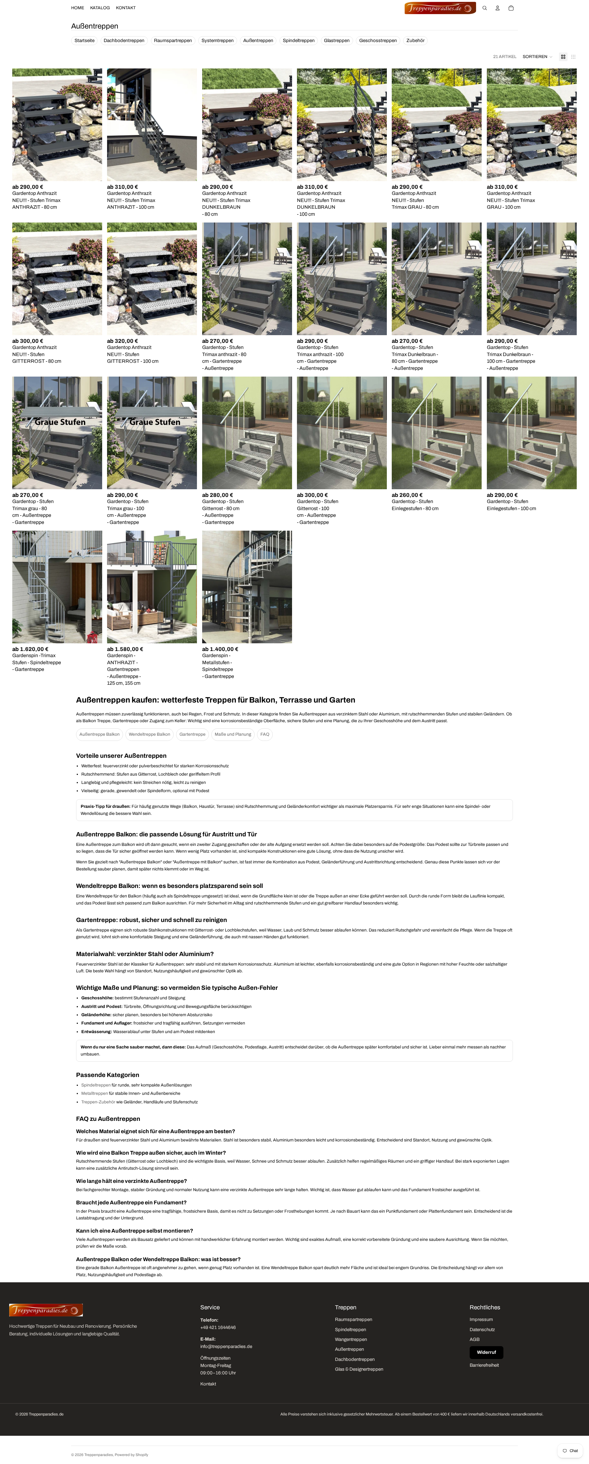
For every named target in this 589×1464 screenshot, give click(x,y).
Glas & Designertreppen (359, 1369)
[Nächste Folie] (93, 124)
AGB (474, 1339)
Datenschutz (482, 1329)
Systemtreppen (218, 40)
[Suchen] (484, 8)
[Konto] (497, 8)
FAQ (264, 734)
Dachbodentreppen (124, 40)
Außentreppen (258, 40)
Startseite (84, 40)
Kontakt (208, 1383)
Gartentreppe (192, 734)
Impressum (481, 1319)
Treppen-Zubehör (98, 1102)
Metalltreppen (94, 1093)
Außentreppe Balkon (99, 734)
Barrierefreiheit (484, 1365)
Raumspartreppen (173, 40)
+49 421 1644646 (218, 1327)
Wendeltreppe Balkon (149, 734)
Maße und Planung (233, 734)
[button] (538, 57)
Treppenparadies (98, 1455)
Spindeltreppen (299, 40)
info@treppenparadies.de (226, 1346)
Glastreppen (337, 40)
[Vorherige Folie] (21, 124)
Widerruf (486, 1352)
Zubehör (415, 40)
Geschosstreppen (378, 40)
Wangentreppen (351, 1339)
